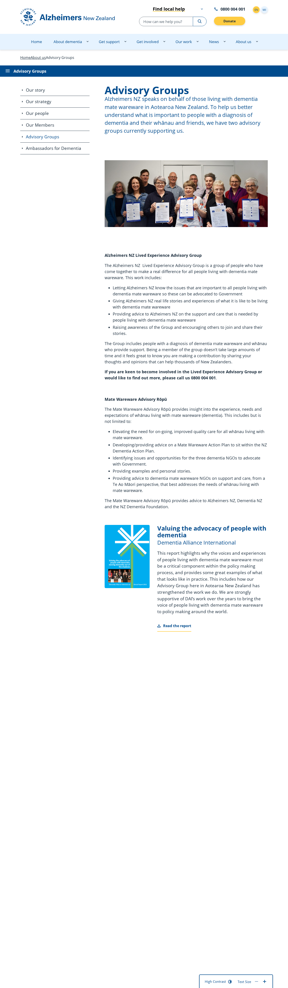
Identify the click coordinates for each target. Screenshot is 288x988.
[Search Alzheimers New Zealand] (200, 21)
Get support (109, 41)
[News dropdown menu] (224, 42)
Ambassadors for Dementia (53, 148)
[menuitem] (36, 42)
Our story (35, 90)
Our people (37, 113)
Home (36, 41)
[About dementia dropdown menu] (87, 42)
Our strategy (38, 101)
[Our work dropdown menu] (197, 42)
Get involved (148, 41)
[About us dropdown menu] (257, 42)
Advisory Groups (42, 137)
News (214, 41)
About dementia (68, 41)
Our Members (40, 125)
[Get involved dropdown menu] (164, 42)
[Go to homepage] (72, 17)
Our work (184, 41)
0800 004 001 (232, 9)
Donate (229, 21)
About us (243, 41)
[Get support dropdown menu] (125, 42)
